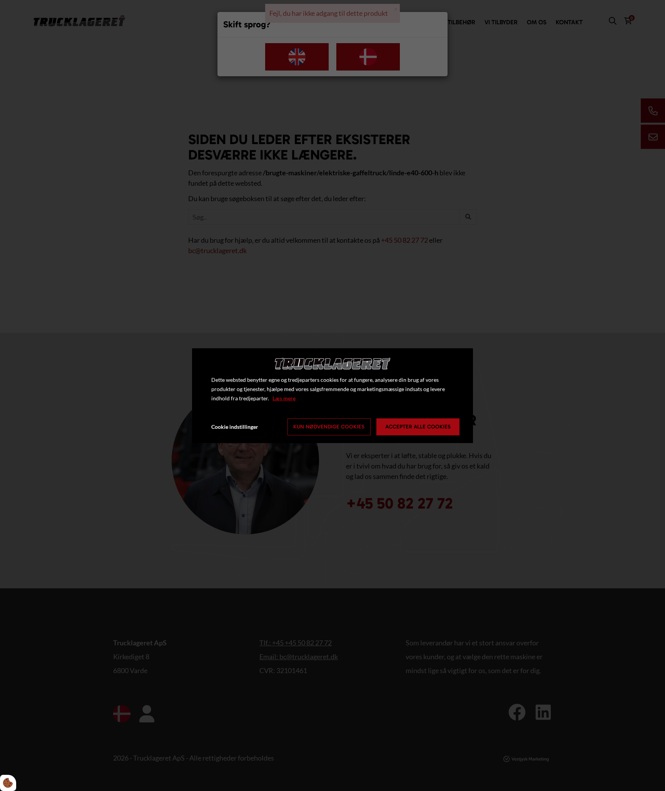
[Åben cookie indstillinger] (8, 783)
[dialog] (332, 395)
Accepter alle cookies (418, 426)
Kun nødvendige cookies (328, 426)
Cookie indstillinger (234, 426)
